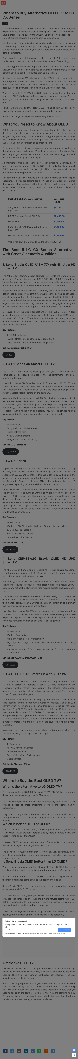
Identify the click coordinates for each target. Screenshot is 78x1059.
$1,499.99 (10, 664)
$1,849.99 (10, 771)
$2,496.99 (10, 451)
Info (5, 23)
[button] (75, 2)
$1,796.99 (10, 549)
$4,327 (8, 354)
